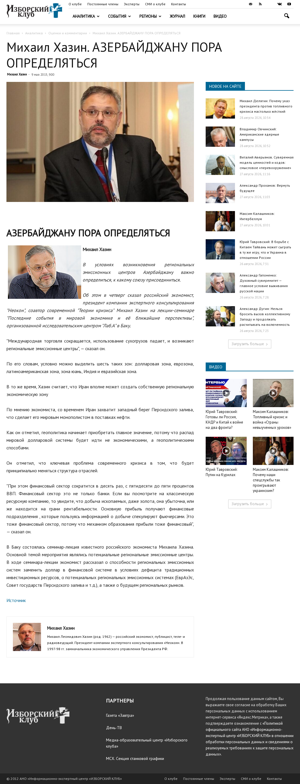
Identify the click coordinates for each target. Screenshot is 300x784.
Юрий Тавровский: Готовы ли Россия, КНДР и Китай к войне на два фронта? (224, 419)
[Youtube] (289, 4)
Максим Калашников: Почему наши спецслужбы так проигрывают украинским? (271, 480)
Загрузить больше (247, 343)
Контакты (178, 4)
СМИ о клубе (155, 4)
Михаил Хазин (17, 74)
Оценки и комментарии (67, 33)
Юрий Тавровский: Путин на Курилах (221, 472)
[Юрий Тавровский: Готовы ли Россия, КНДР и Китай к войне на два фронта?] (226, 393)
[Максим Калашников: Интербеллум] (220, 221)
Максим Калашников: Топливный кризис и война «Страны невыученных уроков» (272, 419)
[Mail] (250, 4)
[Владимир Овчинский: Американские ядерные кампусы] (220, 137)
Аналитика (84, 16)
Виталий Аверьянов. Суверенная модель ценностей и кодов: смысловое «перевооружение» (267, 162)
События (117, 16)
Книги (199, 16)
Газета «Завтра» (120, 715)
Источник (16, 600)
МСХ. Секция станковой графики (135, 758)
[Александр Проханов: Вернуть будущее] (220, 193)
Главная (13, 33)
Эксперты (131, 4)
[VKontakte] (279, 4)
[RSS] (260, 4)
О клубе (75, 4)
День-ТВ (114, 727)
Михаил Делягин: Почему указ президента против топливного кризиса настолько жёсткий (266, 106)
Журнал (177, 16)
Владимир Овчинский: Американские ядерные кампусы (259, 134)
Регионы (148, 16)
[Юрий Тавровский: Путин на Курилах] (226, 451)
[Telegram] (269, 4)
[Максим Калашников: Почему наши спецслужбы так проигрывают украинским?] (273, 451)
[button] (286, 16)
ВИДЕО (215, 367)
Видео (220, 16)
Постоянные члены (102, 4)
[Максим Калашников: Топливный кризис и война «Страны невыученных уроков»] (273, 393)
